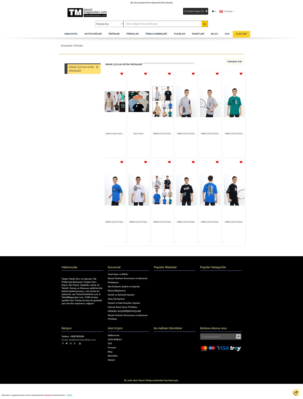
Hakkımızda (113, 335)
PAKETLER (198, 33)
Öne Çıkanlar (167, 3)
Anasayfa (66, 45)
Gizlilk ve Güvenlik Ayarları (121, 295)
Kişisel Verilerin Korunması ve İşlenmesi (128, 278)
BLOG (214, 33)
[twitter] (67, 343)
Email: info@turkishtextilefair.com (79, 339)
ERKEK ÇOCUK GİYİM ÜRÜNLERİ (81, 69)
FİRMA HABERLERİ (156, 33)
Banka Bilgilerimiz (117, 291)
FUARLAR (179, 33)
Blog (110, 352)
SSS (227, 33)
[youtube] (80, 343)
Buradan (48, 395)
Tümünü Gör (234, 61)
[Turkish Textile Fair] (214, 11)
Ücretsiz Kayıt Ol (194, 11)
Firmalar (112, 347)
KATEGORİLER (93, 33)
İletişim (111, 360)
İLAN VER (241, 33)
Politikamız (113, 282)
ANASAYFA (70, 33)
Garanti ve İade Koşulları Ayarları (124, 303)
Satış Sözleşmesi (116, 299)
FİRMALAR (132, 33)
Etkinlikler (113, 356)
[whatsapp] (75, 343)
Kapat (69, 395)
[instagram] (70, 343)
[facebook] (62, 343)
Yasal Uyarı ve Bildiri (118, 274)
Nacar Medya (146, 380)
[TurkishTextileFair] (90, 12)
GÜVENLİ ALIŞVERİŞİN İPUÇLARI (124, 311)
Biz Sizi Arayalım (138, 3)
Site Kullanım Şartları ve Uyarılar (124, 286)
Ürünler (114, 33)
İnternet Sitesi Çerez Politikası (122, 307)
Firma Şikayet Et (153, 3)
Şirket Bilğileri (115, 339)
